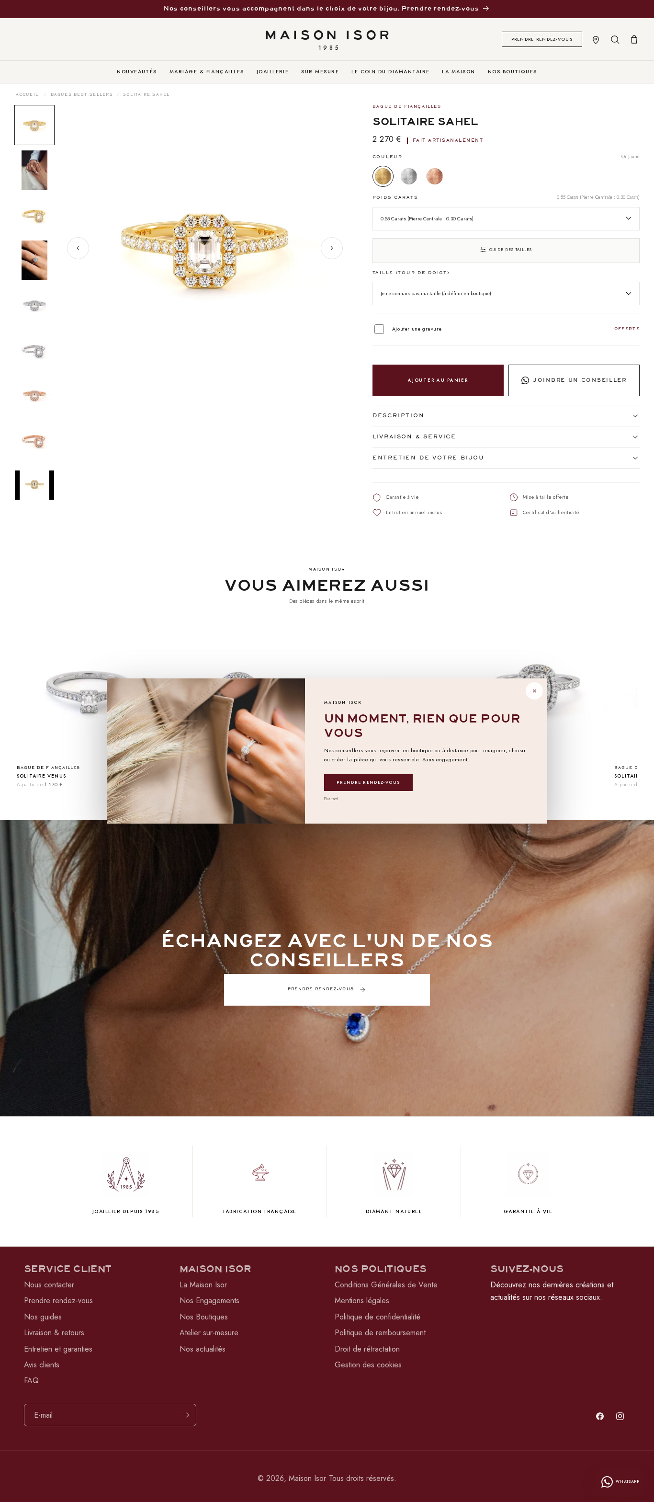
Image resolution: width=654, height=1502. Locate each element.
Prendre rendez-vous (368, 782)
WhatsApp (628, 1481)
